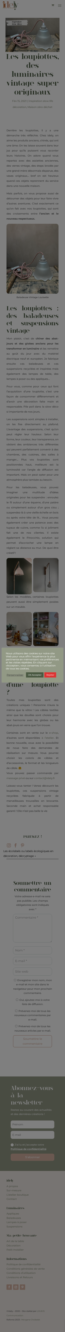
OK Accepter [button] (35, 674)
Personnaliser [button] (15, 675)
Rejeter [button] (50, 674)
